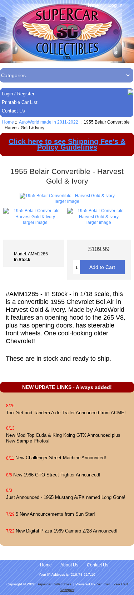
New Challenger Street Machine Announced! (60, 457)
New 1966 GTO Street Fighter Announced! (56, 475)
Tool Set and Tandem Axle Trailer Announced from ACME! (66, 412)
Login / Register (18, 93)
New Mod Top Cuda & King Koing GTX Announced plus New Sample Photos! (63, 438)
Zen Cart (103, 584)
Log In (115, 5)
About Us (69, 565)
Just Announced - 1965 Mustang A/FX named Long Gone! (65, 497)
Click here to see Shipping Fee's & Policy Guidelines (67, 144)
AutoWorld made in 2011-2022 (48, 122)
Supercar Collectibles (53, 584)
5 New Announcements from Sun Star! (55, 514)
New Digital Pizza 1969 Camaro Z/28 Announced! (67, 531)
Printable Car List (20, 102)
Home (92, 5)
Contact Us (13, 111)
